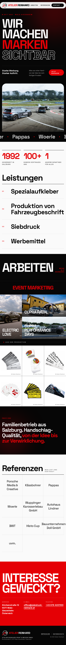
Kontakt (57, 5)
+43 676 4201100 (54, 605)
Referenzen (45, 5)
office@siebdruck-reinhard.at (33, 606)
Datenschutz (58, 634)
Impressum (45, 634)
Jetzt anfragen (56, 72)
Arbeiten (34, 5)
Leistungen (23, 5)
